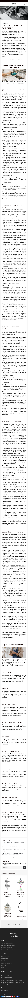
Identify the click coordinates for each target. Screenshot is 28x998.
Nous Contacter (5, 956)
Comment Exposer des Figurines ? (9, 857)
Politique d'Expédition (6, 947)
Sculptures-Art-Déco (9, 994)
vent (19, 133)
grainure (13, 351)
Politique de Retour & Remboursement (10, 950)
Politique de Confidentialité (8, 945)
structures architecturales (12, 141)
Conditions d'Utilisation (7, 943)
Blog (2, 967)
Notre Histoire (4, 958)
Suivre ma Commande (6, 963)
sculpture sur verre (15, 285)
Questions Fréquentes (6, 960)
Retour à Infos (15, 924)
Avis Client (3, 965)
